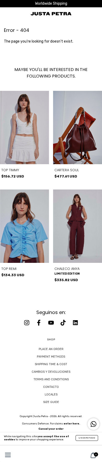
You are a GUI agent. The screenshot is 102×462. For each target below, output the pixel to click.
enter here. (72, 423)
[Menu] (7, 455)
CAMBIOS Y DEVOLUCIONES (51, 372)
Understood (86, 438)
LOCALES (51, 394)
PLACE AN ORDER (51, 349)
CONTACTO (51, 387)
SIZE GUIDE (51, 402)
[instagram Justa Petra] (27, 322)
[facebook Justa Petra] (39, 322)
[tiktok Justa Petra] (64, 322)
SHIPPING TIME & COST (51, 364)
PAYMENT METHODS (51, 356)
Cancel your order (51, 428)
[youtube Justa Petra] (52, 322)
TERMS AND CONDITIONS (51, 379)
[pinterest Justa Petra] (75, 322)
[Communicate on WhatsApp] (93, 424)
